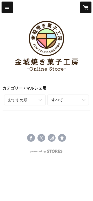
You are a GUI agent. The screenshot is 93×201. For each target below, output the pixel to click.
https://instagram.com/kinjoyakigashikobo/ (52, 138)
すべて (57, 99)
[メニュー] (7, 7)
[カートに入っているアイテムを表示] (85, 7)
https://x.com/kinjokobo (41, 138)
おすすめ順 (17, 99)
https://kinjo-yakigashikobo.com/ (62, 138)
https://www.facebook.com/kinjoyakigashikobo (31, 138)
